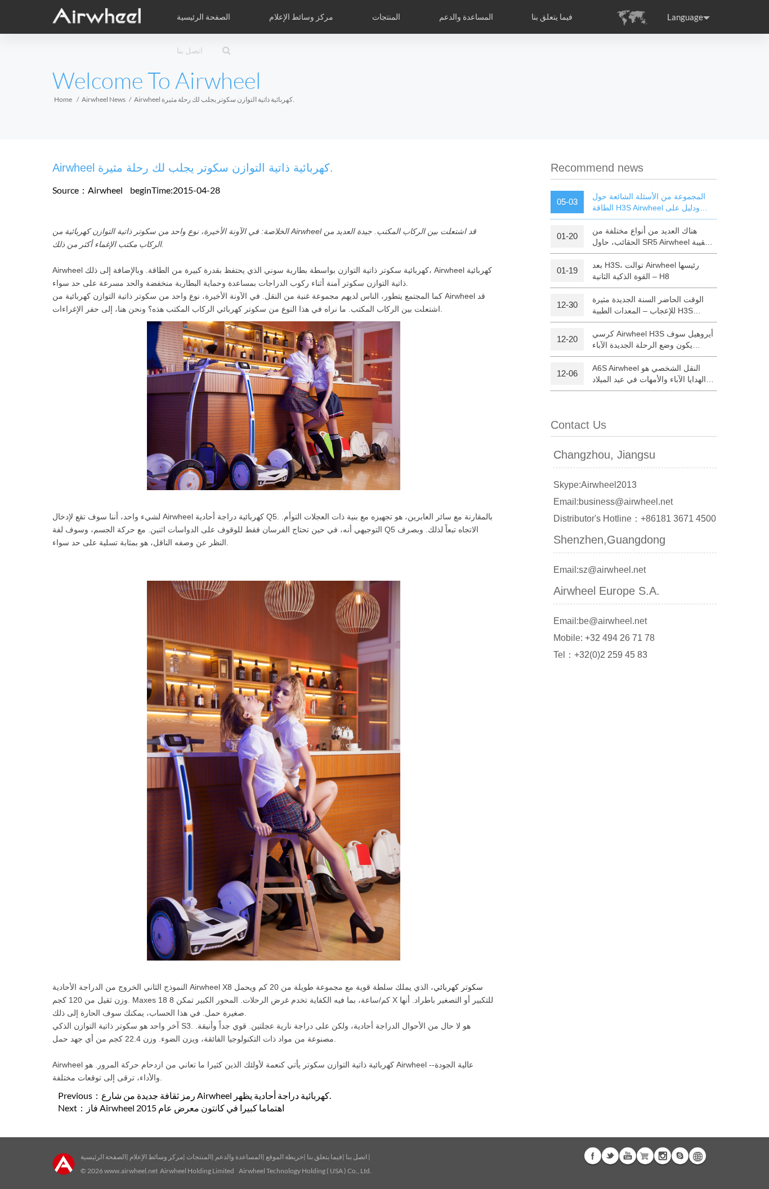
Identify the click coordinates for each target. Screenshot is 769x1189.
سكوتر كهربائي (458, 986)
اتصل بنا (190, 50)
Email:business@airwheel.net (613, 501)
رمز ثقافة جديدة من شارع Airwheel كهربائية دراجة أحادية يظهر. (216, 1095)
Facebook (592, 1155)
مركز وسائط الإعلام (156, 1156)
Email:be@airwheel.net (600, 621)
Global (697, 1155)
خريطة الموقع (284, 1156)
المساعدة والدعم (466, 16)
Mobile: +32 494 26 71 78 (604, 638)
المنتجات (386, 16)
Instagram (662, 1155)
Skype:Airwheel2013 (595, 485)
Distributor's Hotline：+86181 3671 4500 (634, 518)
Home (63, 99)
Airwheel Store (645, 1155)
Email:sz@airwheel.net (599, 570)
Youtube (627, 1155)
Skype (680, 1155)
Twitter (610, 1155)
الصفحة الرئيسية (203, 16)
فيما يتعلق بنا (324, 1156)
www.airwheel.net (131, 1170)
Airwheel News (104, 99)
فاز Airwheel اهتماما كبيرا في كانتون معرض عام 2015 (185, 1107)
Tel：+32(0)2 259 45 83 (600, 654)
